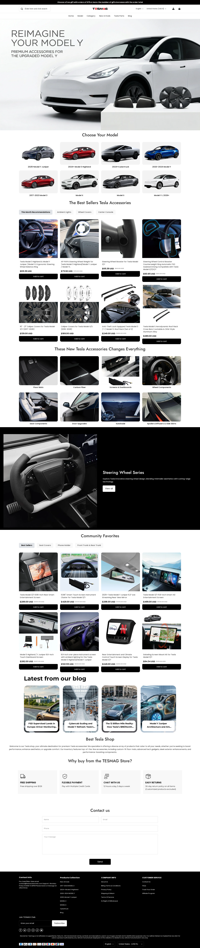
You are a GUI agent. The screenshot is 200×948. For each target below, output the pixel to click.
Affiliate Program (148, 893)
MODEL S (63, 905)
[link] (80, 16)
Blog (61, 913)
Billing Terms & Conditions (110, 886)
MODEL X (63, 901)
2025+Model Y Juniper (68, 897)
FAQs (144, 886)
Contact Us (146, 882)
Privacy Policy (106, 890)
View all (109, 488)
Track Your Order (148, 890)
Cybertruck (64, 909)
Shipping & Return (107, 893)
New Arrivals (64, 882)
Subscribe (59, 923)
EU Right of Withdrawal (109, 901)
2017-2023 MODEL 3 (67, 886)
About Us (104, 882)
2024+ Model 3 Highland (69, 890)
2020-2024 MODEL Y (67, 893)
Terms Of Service (107, 897)
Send (100, 861)
